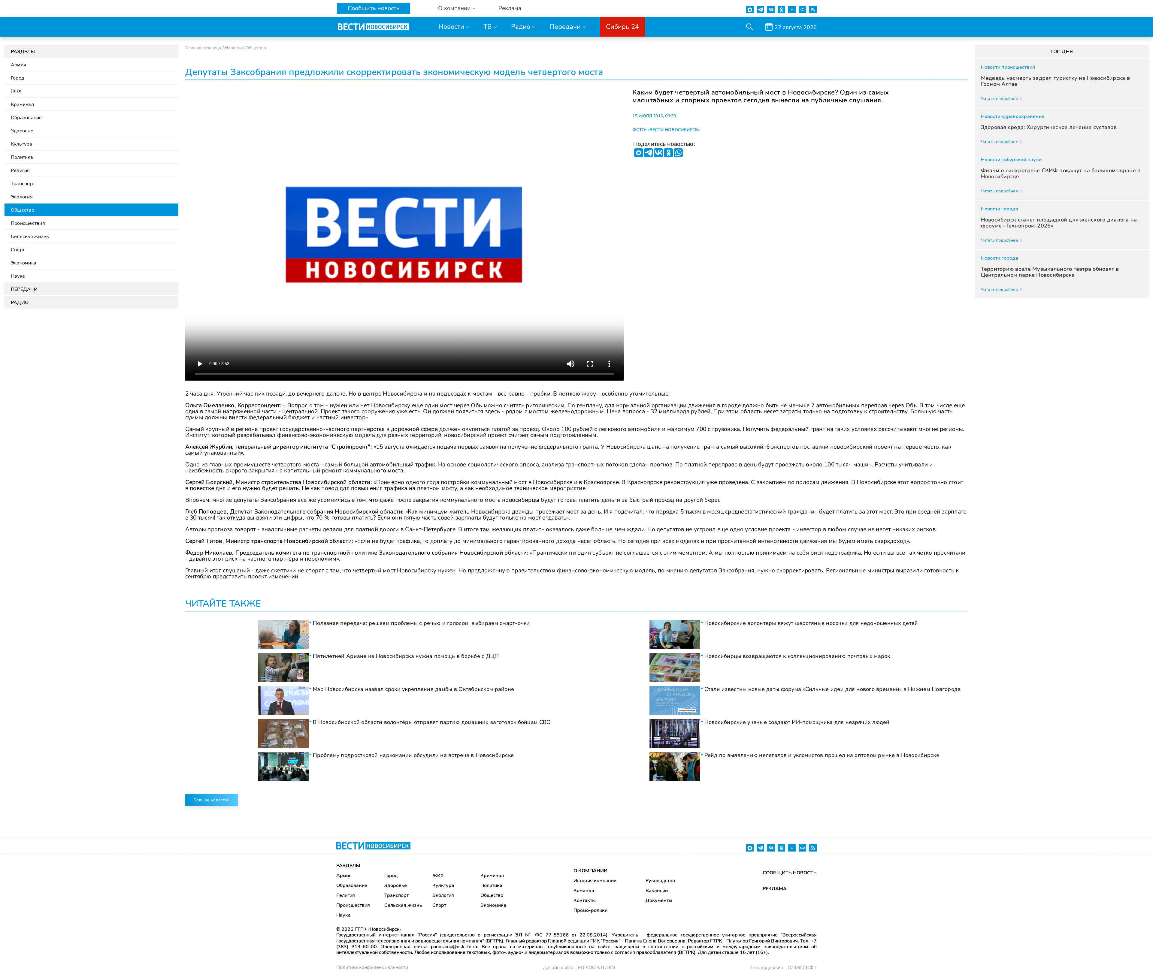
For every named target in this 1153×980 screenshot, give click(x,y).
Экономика (23, 263)
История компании (594, 880)
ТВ (487, 26)
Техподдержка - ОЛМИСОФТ (783, 967)
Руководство (660, 880)
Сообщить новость (374, 8)
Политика (22, 157)
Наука (18, 276)
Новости (451, 26)
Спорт (18, 249)
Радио (520, 26)
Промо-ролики (590, 910)
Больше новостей (211, 800)
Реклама (509, 8)
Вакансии (657, 890)
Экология (22, 197)
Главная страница (203, 48)
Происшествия (28, 223)
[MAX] (638, 152)
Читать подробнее (999, 98)
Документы (659, 900)
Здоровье (22, 131)
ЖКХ (16, 91)
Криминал (22, 104)
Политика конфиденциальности (372, 967)
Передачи (565, 26)
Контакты (584, 900)
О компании (454, 8)
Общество (22, 210)
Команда (583, 890)
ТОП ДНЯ (1061, 51)
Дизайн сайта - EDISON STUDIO (579, 967)
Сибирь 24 (622, 26)
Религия (20, 170)
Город (17, 78)
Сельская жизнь (30, 236)
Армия (18, 65)
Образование (26, 117)
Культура (21, 144)
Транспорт (23, 183)
